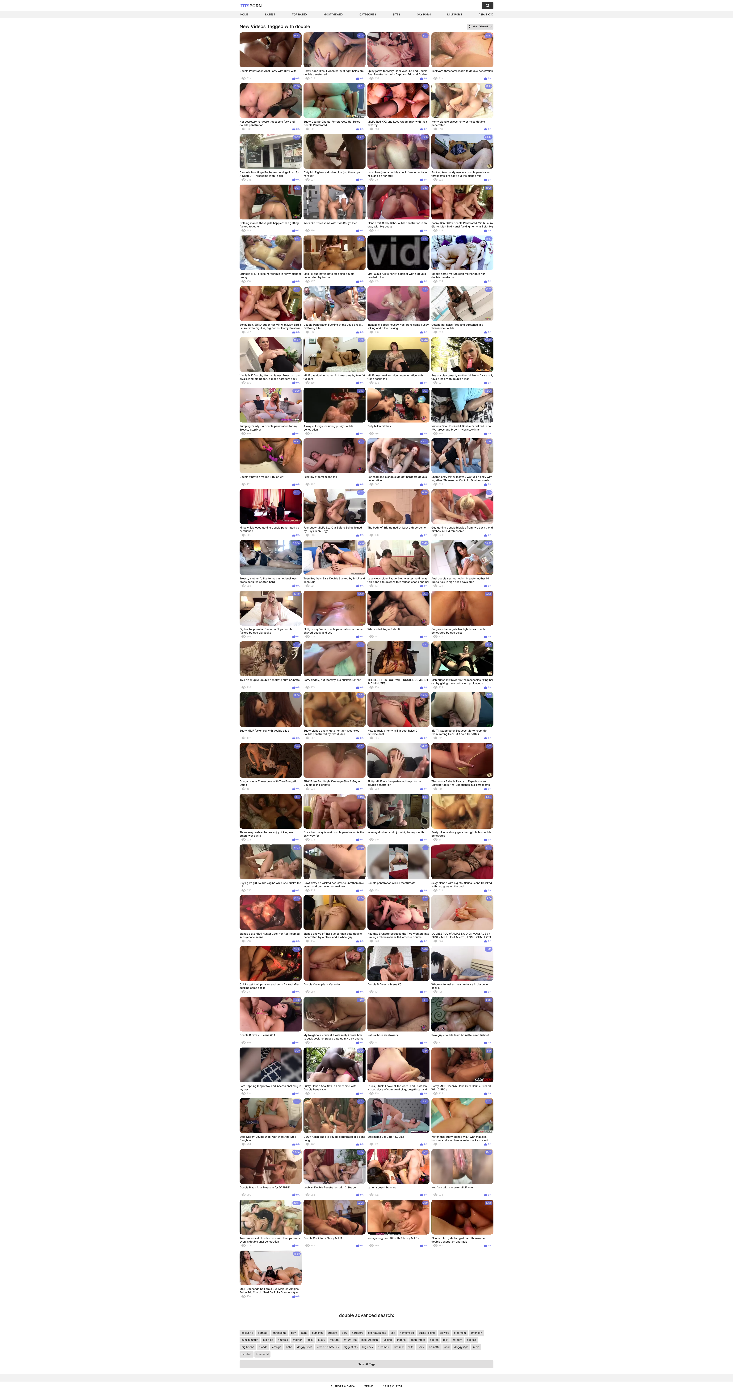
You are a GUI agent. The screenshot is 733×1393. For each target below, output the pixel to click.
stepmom (460, 1332)
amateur (283, 1339)
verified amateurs (328, 1347)
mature (334, 1339)
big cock (367, 1347)
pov (293, 1332)
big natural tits (377, 1332)
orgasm (332, 1332)
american (476, 1332)
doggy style (304, 1347)
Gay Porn (424, 14)
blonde (263, 1347)
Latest (270, 14)
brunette (434, 1347)
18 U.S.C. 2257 (392, 1386)
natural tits (350, 1339)
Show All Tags (366, 1364)
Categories (367, 14)
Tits (251, 5)
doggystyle (461, 1347)
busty (321, 1339)
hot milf (399, 1347)
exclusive (247, 1332)
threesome (279, 1332)
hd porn (457, 1339)
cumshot (317, 1332)
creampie (384, 1347)
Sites (396, 14)
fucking (387, 1339)
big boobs (247, 1347)
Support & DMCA (343, 1386)
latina (304, 1332)
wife (410, 1347)
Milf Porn (454, 14)
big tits (434, 1339)
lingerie (401, 1339)
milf (445, 1339)
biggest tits (350, 1347)
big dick (268, 1339)
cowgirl (276, 1347)
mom (476, 1347)
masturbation (369, 1339)
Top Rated (299, 14)
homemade (407, 1332)
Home (244, 14)
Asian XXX (486, 14)
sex (393, 1332)
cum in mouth (249, 1339)
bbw (344, 1332)
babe (289, 1347)
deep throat (417, 1339)
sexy (421, 1347)
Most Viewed (333, 14)
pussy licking (427, 1332)
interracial (262, 1354)
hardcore (357, 1332)
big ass (471, 1339)
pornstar (263, 1332)
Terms (369, 1386)
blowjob (444, 1332)
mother (297, 1339)
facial (310, 1339)
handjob (246, 1354)
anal (447, 1347)
